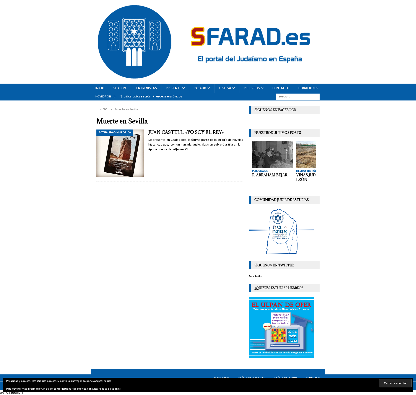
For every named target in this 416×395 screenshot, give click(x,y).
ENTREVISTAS (146, 88)
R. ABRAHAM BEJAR (269, 175)
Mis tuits (255, 276)
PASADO (200, 88)
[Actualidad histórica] (120, 153)
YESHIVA (225, 88)
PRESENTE (173, 88)
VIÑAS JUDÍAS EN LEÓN (312, 177)
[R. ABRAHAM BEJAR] (272, 154)
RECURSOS (252, 88)
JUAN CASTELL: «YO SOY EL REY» (186, 132)
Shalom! (120, 88)
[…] (190, 149)
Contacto (280, 88)
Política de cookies (109, 389)
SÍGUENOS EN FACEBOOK (275, 110)
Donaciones (308, 88)
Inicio (99, 88)
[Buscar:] (298, 96)
